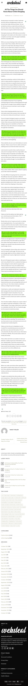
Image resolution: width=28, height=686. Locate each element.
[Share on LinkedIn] (20, 416)
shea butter (11, 518)
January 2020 (4, 604)
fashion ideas (13, 504)
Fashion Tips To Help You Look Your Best (15, 485)
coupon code (4, 497)
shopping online (5, 521)
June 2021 (3, 557)
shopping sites (12, 521)
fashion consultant (5, 504)
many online (13, 422)
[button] (2, 2)
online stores (11, 514)
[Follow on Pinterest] (13, 648)
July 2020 (3, 588)
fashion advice (17, 502)
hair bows (11, 509)
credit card (23, 497)
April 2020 (3, 596)
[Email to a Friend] (15, 416)
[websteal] (14, 2)
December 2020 (5, 574)
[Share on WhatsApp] (7, 416)
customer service (5, 500)
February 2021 (4, 568)
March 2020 (4, 599)
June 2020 (3, 590)
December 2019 (5, 607)
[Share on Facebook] (10, 416)
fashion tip (4, 507)
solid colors (11, 523)
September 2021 (5, 549)
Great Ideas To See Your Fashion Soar (14, 475)
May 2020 (3, 593)
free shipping (7, 422)
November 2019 (5, 610)
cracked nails (17, 497)
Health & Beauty (5, 676)
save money (18, 516)
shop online (17, 518)
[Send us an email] (10, 648)
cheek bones (13, 495)
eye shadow (10, 502)
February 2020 (4, 602)
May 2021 (3, 560)
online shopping (14, 7)
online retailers (17, 511)
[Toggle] (26, 673)
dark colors (12, 500)
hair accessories (5, 509)
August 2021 (4, 552)
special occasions (17, 523)
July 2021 (3, 554)
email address (4, 502)
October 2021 (4, 546)
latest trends (4, 511)
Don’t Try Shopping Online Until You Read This (15, 480)
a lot (2, 495)
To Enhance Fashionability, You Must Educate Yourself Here (14, 463)
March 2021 (4, 565)
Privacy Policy (4, 660)
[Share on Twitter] (12, 416)
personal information (20, 514)
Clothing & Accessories (6, 673)
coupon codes (10, 497)
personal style (4, 516)
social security (4, 523)
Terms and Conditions (6, 657)
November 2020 (5, 577)
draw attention (19, 500)
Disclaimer (3, 663)
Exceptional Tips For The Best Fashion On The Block (15, 469)
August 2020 (4, 585)
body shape (7, 495)
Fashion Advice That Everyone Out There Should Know (22, 440)
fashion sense (19, 504)
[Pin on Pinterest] (18, 416)
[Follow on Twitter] (7, 648)
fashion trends (16, 507)
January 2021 (4, 571)
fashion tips (9, 507)
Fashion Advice (5, 535)
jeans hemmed (18, 509)
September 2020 (5, 582)
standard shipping (5, 525)
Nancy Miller (20, 15)
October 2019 (4, 613)
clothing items (20, 495)
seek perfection (5, 518)
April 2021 (3, 563)
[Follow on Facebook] (2, 648)
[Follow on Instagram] (5, 648)
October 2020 (4, 579)
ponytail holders (12, 516)
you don (18, 525)
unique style (12, 525)
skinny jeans (18, 521)
